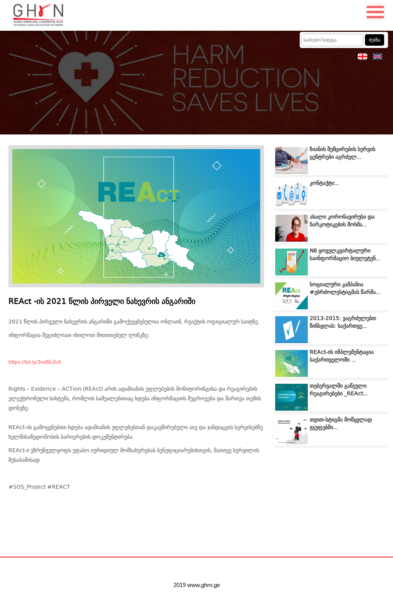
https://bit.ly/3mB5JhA (34, 362)
